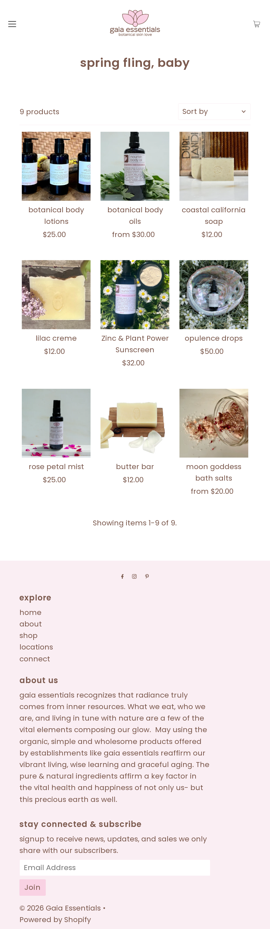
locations (36, 647)
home (30, 612)
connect (34, 659)
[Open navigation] (12, 23)
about (30, 624)
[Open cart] (256, 23)
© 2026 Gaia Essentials (61, 908)
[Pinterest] (147, 576)
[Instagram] (134, 576)
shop (28, 635)
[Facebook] (122, 576)
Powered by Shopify (55, 920)
